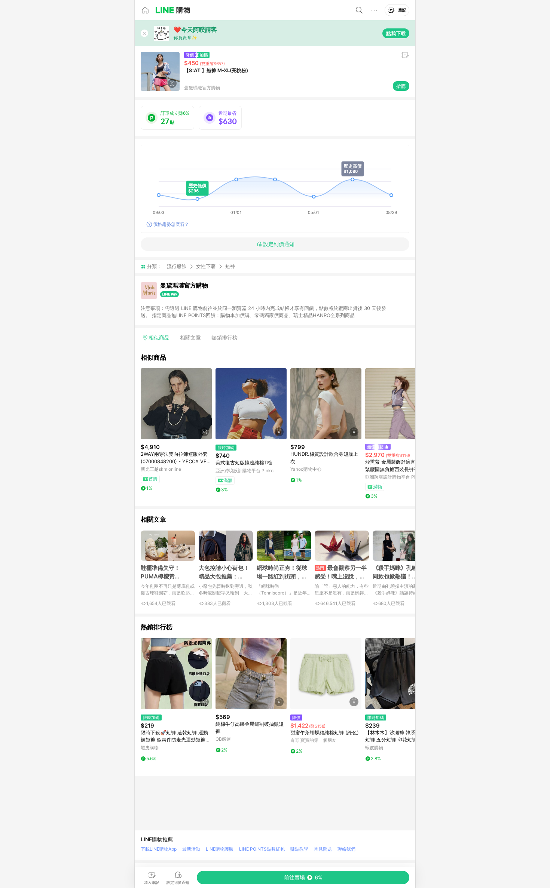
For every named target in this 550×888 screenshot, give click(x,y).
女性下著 (206, 266)
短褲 (230, 266)
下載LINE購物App (159, 849)
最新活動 (191, 849)
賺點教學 (299, 849)
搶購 (401, 86)
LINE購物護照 (219, 849)
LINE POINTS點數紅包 (262, 849)
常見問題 (323, 849)
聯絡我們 (346, 849)
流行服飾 (176, 266)
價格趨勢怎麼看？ (171, 224)
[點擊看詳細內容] (176, 403)
